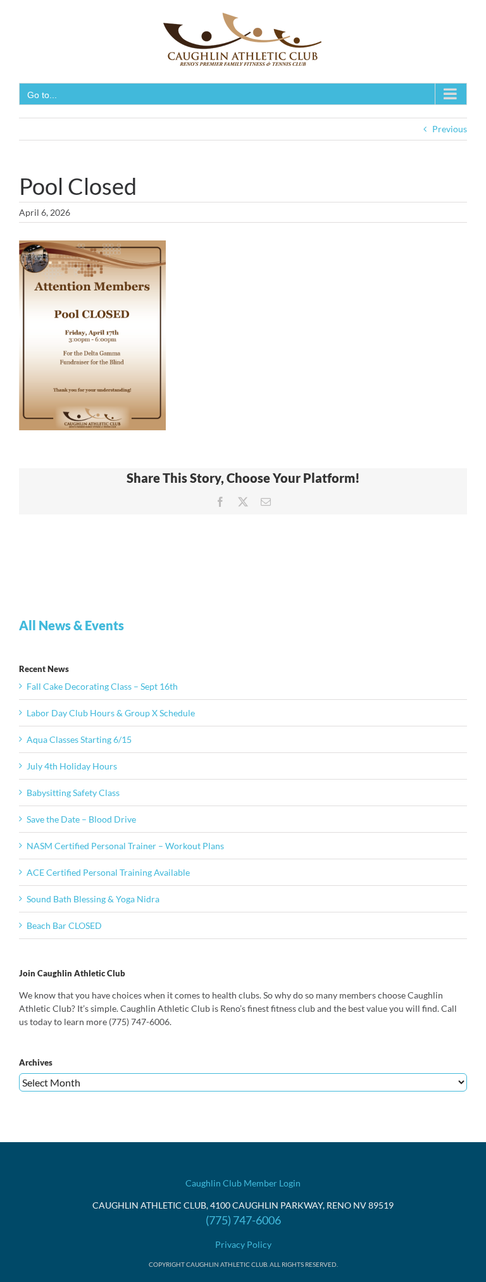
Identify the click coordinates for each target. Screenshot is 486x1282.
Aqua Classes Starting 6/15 (79, 739)
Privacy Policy (243, 1244)
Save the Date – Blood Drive (81, 819)
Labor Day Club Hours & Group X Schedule (111, 712)
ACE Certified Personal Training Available (108, 872)
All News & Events (71, 625)
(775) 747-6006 (243, 1220)
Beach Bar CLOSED (64, 925)
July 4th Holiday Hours (72, 766)
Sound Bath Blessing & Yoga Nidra (93, 898)
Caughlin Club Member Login (243, 1183)
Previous (449, 128)
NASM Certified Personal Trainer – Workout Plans (125, 845)
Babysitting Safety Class (73, 792)
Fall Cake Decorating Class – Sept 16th (102, 686)
